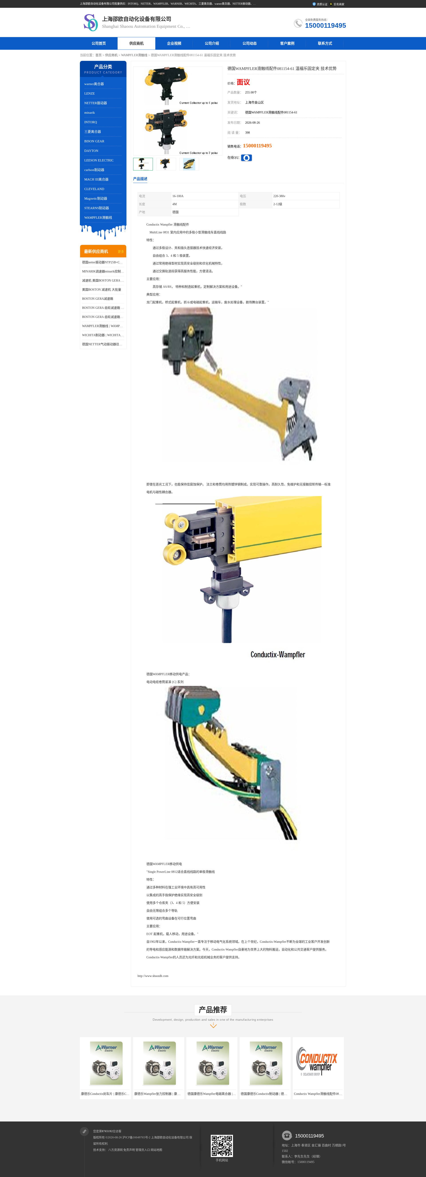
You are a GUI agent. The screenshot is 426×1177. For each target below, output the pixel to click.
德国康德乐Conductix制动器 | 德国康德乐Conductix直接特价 (227, 1094)
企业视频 (174, 43)
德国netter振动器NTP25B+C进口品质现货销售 (103, 262)
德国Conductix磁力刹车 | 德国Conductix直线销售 (326, 1094)
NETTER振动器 (95, 103)
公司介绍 (212, 43)
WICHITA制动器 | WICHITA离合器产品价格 (103, 335)
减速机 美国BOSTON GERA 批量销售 (103, 280)
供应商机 (136, 43)
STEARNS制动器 (96, 208)
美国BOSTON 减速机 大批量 (101, 289)
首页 (98, 55)
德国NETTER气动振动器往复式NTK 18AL (103, 344)
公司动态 (250, 43)
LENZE (89, 93)
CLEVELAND (94, 189)
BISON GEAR (94, 141)
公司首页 (99, 43)
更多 (121, 251)
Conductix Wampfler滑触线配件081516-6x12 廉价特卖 (276, 1094)
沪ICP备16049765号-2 (136, 1137)
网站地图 (156, 1149)
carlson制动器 (94, 170)
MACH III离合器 (96, 179)
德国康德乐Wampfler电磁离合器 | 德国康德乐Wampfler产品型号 (177, 1094)
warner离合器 (94, 84)
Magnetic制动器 (95, 198)
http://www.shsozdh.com (153, 976)
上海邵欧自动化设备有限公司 (170, 1137)
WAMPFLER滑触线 (134, 55)
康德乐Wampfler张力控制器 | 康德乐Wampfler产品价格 (118, 1094)
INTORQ (90, 122)
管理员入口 (143, 1149)
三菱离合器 (92, 131)
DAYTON (91, 151)
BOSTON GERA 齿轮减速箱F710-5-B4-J (103, 317)
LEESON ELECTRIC (99, 160)
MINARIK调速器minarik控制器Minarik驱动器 (103, 271)
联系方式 (325, 43)
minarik (89, 112)
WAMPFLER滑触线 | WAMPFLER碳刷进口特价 (103, 326)
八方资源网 (115, 1149)
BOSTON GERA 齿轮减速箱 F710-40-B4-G (103, 308)
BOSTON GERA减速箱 (97, 298)
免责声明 (129, 1149)
